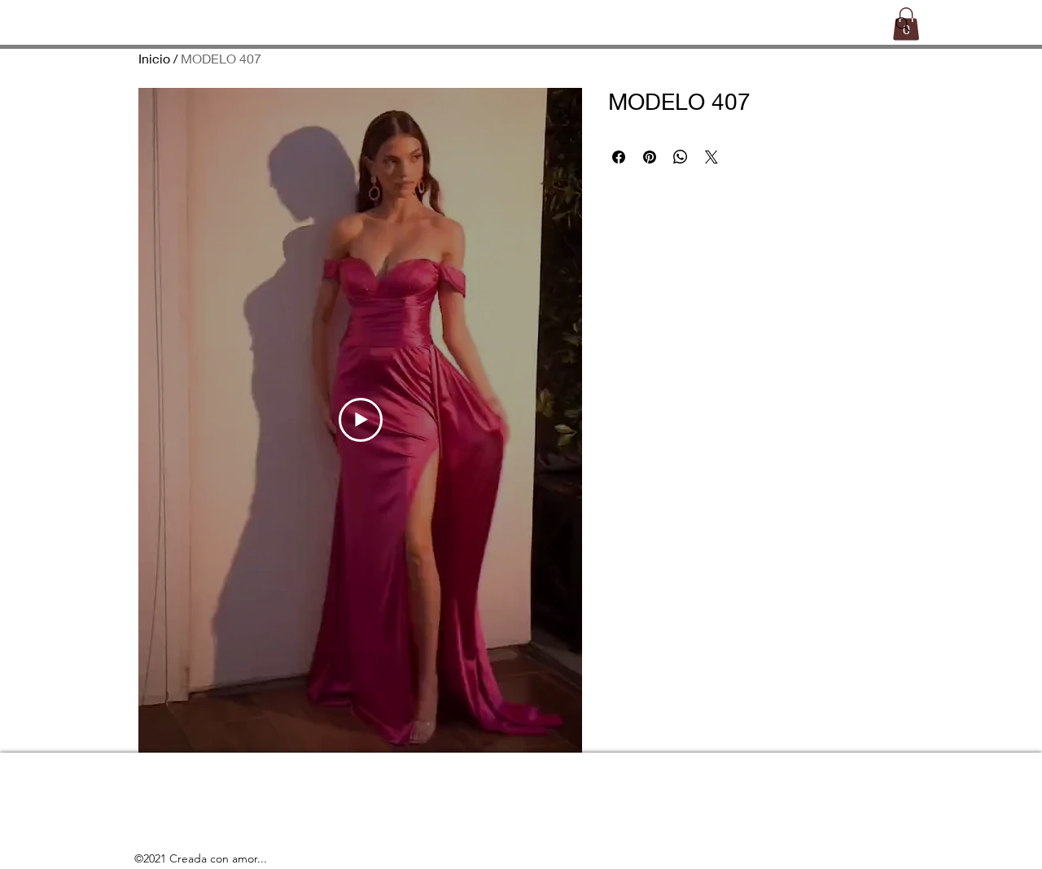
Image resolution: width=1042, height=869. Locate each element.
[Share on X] (711, 157)
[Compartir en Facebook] (618, 157)
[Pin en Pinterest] (649, 157)
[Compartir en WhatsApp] (680, 157)
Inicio (154, 58)
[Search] (903, 24)
